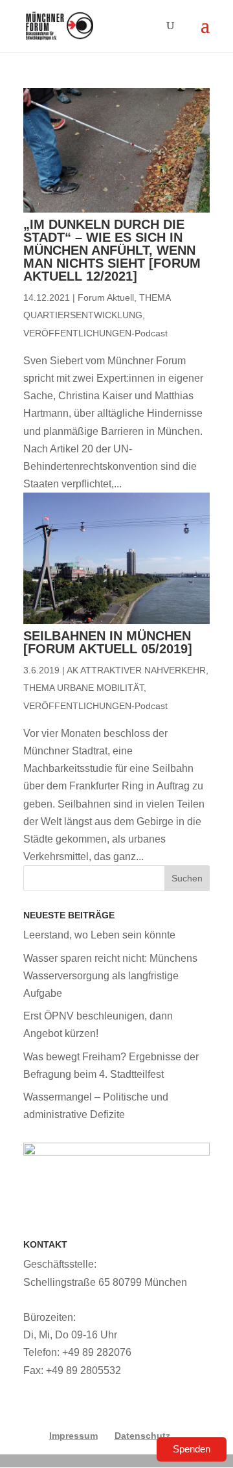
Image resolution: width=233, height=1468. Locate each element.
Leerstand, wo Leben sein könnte (99, 934)
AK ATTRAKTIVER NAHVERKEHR (136, 670)
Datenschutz (142, 1435)
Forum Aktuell (106, 297)
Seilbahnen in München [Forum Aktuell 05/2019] (107, 642)
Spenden (191, 1448)
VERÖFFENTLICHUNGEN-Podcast (95, 333)
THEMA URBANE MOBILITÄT (83, 687)
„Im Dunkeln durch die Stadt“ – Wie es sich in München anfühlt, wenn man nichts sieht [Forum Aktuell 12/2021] (112, 250)
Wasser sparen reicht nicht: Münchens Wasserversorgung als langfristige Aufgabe (110, 976)
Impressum (73, 1435)
